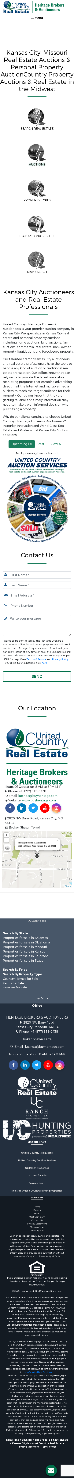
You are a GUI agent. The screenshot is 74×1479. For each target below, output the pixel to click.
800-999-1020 (36, 1284)
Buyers (37, 1210)
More (44, 998)
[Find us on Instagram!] (56, 808)
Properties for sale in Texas (23, 961)
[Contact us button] (51, 1470)
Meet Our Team (37, 1216)
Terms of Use (37, 1227)
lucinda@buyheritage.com (37, 796)
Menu (38, 18)
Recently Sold (37, 1230)
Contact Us (37, 1220)
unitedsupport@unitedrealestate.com (29, 1324)
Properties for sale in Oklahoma (26, 942)
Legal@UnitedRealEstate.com (38, 1372)
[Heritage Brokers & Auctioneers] (37, 856)
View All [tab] (56, 444)
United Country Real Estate (37, 1152)
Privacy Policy (60, 659)
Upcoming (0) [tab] (22, 444)
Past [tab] (41, 444)
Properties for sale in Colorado (25, 956)
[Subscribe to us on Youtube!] (45, 808)
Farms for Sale (13, 983)
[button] (37, 676)
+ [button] (6, 835)
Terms (68, 886)
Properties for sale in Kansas (24, 951)
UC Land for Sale (37, 1175)
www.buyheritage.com (39, 800)
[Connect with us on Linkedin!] (21, 808)
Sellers (37, 1213)
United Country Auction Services (37, 1160)
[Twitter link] (36, 1065)
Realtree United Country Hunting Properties (37, 1190)
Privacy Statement (37, 1223)
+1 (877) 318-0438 (44, 1032)
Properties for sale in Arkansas (25, 938)
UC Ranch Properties (37, 1168)
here (44, 663)
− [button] (6, 840)
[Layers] (7, 847)
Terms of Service (36, 659)
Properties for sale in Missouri (25, 947)
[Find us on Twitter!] (33, 808)
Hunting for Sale (15, 988)
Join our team (37, 1183)
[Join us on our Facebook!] (10, 808)
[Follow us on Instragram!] (60, 1065)
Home (37, 1206)
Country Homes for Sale (20, 979)
